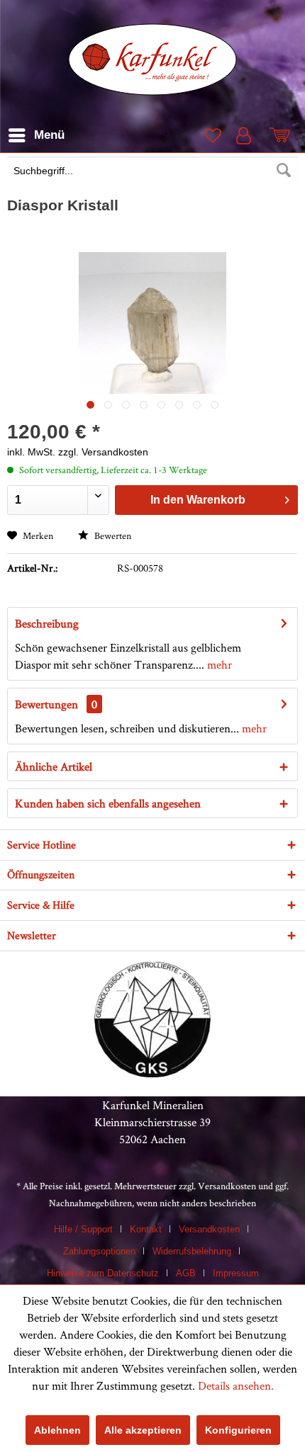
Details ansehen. (236, 1385)
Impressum (236, 1273)
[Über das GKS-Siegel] (152, 1073)
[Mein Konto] (247, 135)
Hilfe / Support (83, 1229)
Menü (49, 135)
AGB (186, 1273)
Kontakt (146, 1229)
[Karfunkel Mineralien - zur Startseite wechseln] (153, 59)
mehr (218, 664)
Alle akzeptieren (143, 1430)
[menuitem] (152, 172)
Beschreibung (47, 623)
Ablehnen (57, 1430)
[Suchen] (284, 171)
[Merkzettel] (211, 135)
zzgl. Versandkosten (103, 452)
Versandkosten (227, 1185)
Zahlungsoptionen (99, 1251)
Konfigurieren (238, 1430)
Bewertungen (46, 704)
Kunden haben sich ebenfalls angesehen (108, 803)
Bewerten (111, 535)
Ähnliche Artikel (53, 766)
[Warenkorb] (282, 135)
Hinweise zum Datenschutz (103, 1273)
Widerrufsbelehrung (191, 1251)
